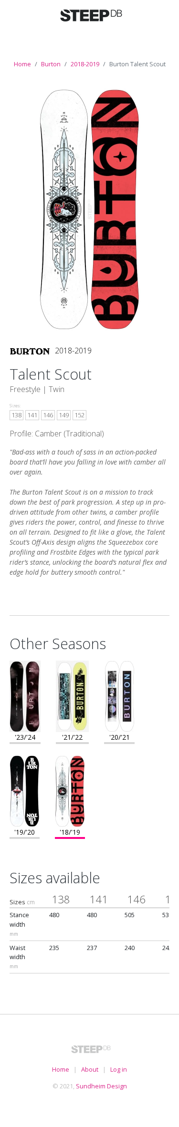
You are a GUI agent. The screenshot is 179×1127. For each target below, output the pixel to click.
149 (64, 415)
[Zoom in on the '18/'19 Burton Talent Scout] (70, 790)
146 (48, 415)
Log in (118, 1069)
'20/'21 (119, 737)
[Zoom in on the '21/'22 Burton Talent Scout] (72, 695)
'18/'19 (70, 832)
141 (32, 415)
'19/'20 (24, 832)
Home (22, 64)
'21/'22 (72, 737)
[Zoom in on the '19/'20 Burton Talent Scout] (25, 790)
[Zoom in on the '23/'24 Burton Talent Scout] (25, 695)
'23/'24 (25, 737)
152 (79, 415)
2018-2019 (85, 64)
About (89, 1069)
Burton (51, 64)
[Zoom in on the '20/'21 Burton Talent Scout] (119, 695)
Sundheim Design (101, 1086)
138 (16, 415)
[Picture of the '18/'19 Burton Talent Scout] (90, 208)
